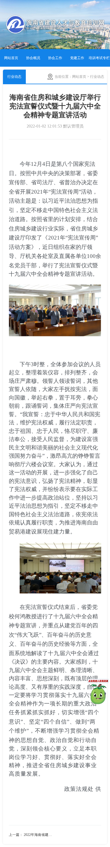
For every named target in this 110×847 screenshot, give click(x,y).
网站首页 (11, 58)
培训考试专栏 (99, 58)
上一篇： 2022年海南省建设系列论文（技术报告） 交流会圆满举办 (32, 835)
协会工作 (55, 58)
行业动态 (14, 77)
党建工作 (77, 58)
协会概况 (33, 58)
